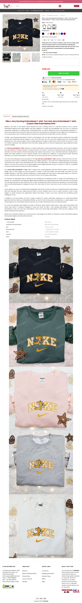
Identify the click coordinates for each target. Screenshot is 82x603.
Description (7, 116)
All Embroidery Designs (37, 10)
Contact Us (45, 571)
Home (43, 15)
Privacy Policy (26, 576)
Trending (47, 10)
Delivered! (77, 97)
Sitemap (24, 581)
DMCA (43, 579)
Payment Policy (46, 576)
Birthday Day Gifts (67, 101)
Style (43, 22)
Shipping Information (48, 573)
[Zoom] (4, 49)
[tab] (7, 116)
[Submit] (60, 6)
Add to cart (64, 73)
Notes (43, 54)
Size (43, 37)
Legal (43, 581)
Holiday (27, 10)
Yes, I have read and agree (50, 52)
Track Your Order (60, 10)
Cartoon (62, 15)
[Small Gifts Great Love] (8, 6)
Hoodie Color (45, 30)
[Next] (38, 33)
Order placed (45, 97)
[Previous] (5, 33)
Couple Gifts (21, 10)
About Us (24, 571)
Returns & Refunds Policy (29, 573)
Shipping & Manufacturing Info (20, 116)
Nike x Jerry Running (48, 106)
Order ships (60, 97)
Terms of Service (27, 579)
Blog (52, 10)
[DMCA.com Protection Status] (8, 586)
